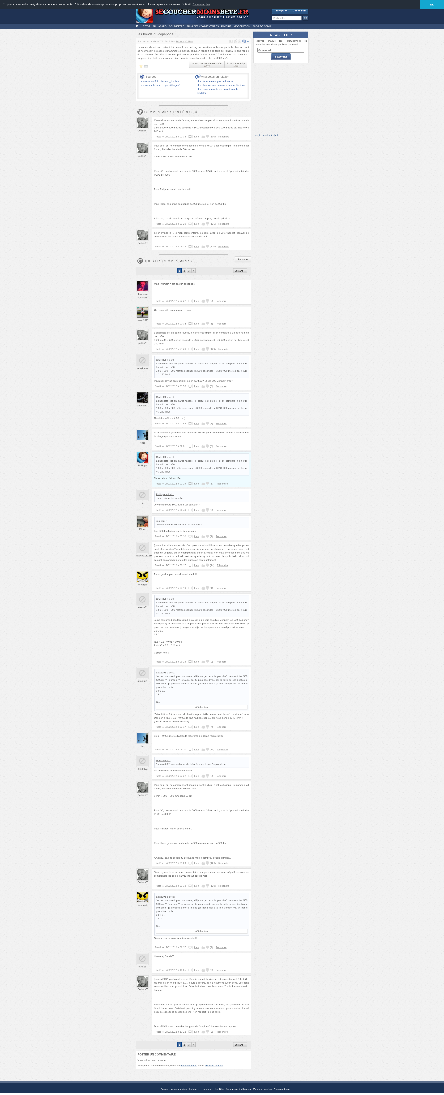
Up (203, 136)
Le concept (205, 1089)
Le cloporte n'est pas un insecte (215, 81)
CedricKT (143, 130)
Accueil (164, 1089)
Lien (196, 136)
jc (142, 502)
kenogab (142, 584)
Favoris (226, 26)
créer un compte (214, 1065)
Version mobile (179, 1089)
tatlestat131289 (144, 555)
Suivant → (240, 270)
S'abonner (243, 259)
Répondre (223, 136)
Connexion (299, 10)
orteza (142, 966)
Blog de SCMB (262, 26)
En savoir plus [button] (201, 4)
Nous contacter (282, 1089)
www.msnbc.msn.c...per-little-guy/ (161, 85)
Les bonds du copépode (154, 34)
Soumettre (176, 26)
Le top (146, 26)
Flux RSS (219, 1089)
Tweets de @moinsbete (266, 135)
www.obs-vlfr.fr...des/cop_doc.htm (161, 81)
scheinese (142, 368)
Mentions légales (262, 1089)
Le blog (193, 1089)
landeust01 (142, 405)
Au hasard (159, 26)
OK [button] (432, 4)
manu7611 (142, 320)
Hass (142, 442)
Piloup (142, 529)
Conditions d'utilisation (238, 1089)
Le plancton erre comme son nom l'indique (221, 85)
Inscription (281, 10)
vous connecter (189, 1065)
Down (207, 136)
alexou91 (143, 607)
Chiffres (189, 41)
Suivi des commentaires (203, 26)
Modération (242, 26)
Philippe (142, 465)
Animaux (180, 41)
